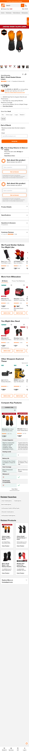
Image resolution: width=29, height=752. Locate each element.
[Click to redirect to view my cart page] (26, 5)
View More (14, 489)
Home (2, 12)
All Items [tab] (5, 281)
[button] (14, 207)
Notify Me (14, 141)
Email (3, 133)
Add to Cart (7, 313)
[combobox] (13, 5)
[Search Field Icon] (22, 5)
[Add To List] (23, 74)
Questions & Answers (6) (18, 81)
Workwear (8, 12)
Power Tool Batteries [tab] (18, 281)
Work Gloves (16, 12)
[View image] (1, 67)
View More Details (8, 106)
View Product (5, 546)
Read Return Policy (9, 155)
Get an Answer (14, 172)
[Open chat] (28, 21)
